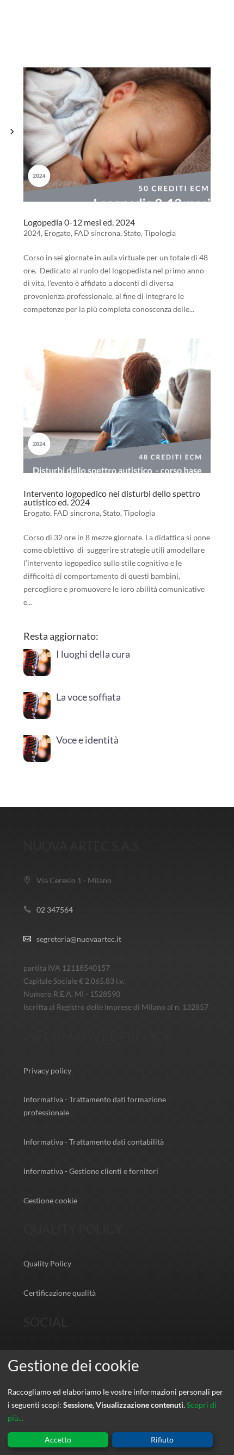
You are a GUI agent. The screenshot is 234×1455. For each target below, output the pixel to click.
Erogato (57, 233)
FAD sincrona (97, 233)
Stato (132, 233)
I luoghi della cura (93, 654)
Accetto (58, 1439)
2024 (32, 233)
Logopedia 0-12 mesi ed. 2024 (79, 222)
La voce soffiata (88, 697)
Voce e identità (87, 740)
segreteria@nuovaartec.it (78, 939)
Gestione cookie (50, 1200)
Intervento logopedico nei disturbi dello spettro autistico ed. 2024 (111, 497)
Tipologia (160, 233)
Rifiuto (162, 1439)
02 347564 (54, 909)
